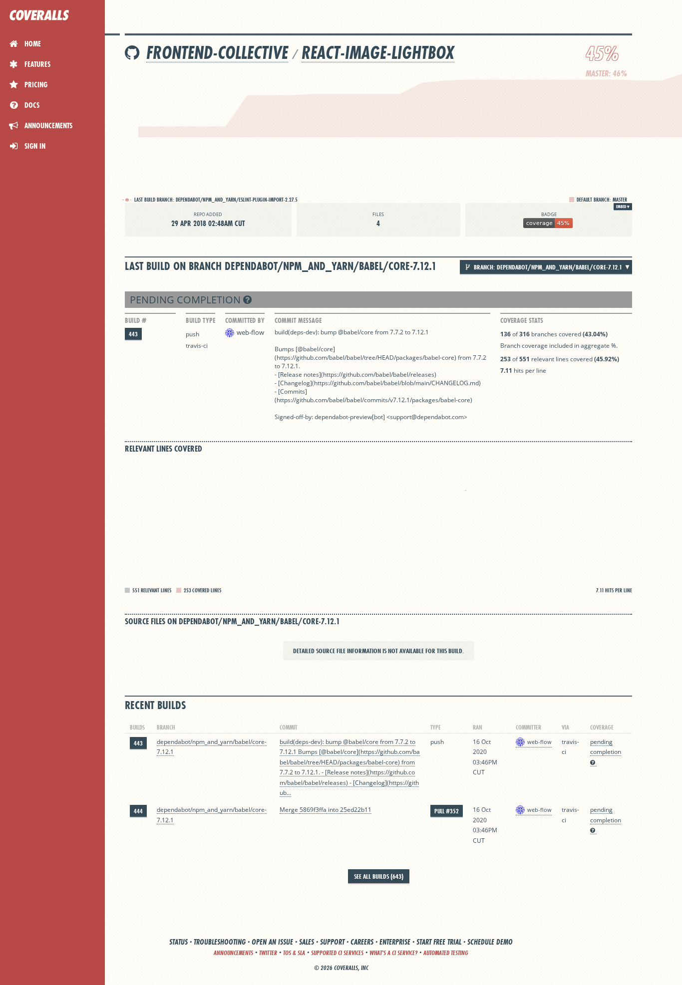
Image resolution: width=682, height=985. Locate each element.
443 (133, 334)
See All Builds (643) (378, 876)
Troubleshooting (220, 942)
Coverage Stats (521, 320)
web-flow (250, 332)
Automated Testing (445, 953)
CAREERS (361, 942)
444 (138, 811)
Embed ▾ (623, 207)
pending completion (186, 299)
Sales (306, 942)
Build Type (200, 320)
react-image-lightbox (378, 52)
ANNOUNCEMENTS (233, 953)
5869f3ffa (313, 809)
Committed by (245, 320)
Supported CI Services (337, 953)
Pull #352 (446, 811)
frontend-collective (217, 52)
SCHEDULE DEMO (490, 942)
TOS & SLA (294, 953)
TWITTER (268, 953)
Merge (290, 809)
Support (332, 942)
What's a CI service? (393, 953)
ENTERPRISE (394, 942)
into (333, 809)
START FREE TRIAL (438, 942)
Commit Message (298, 320)
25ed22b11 (355, 809)
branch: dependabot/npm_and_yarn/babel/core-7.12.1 (547, 266)
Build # (135, 320)
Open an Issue (272, 942)
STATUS (178, 942)
